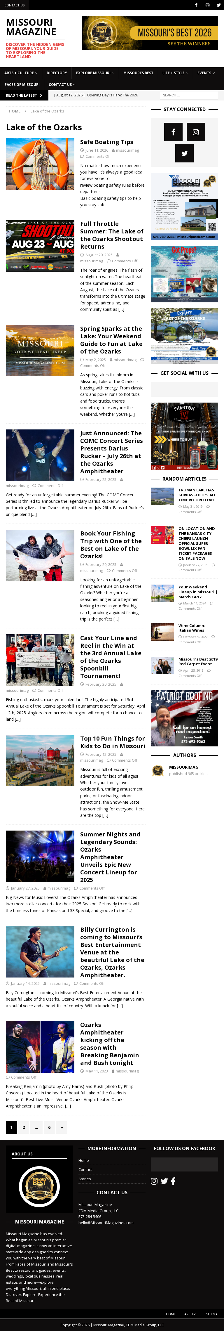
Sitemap (213, 1314)
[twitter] (219, 5)
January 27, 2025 (25, 888)
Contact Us (14, 5)
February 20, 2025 (100, 564)
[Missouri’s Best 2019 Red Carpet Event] (162, 665)
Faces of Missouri (22, 84)
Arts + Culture (19, 72)
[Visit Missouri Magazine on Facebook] (173, 1182)
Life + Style (173, 72)
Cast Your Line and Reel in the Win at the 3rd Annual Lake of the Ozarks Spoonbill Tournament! (110, 657)
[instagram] (207, 5)
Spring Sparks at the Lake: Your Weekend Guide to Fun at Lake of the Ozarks (111, 340)
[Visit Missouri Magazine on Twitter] (164, 1182)
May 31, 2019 (193, 506)
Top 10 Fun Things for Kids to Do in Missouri (113, 742)
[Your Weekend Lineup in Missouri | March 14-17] (162, 593)
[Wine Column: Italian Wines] (162, 632)
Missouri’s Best (138, 72)
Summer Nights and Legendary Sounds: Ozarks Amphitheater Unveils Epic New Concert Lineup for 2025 (110, 857)
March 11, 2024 (194, 603)
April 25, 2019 (193, 670)
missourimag (127, 150)
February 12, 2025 (100, 754)
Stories (84, 1178)
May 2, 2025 (95, 359)
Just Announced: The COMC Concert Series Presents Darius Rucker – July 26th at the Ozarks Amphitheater (111, 452)
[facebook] (196, 5)
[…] (121, 309)
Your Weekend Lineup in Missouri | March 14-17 (198, 591)
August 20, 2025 (99, 254)
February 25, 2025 (100, 479)
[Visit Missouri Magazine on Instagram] (154, 1182)
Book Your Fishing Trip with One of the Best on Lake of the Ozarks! (111, 544)
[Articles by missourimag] (158, 774)
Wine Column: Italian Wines (191, 628)
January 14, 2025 (25, 983)
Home (83, 1160)
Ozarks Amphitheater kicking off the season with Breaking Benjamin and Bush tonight (109, 1044)
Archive (190, 1314)
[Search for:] (189, 95)
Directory (57, 72)
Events (204, 72)
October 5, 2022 (195, 637)
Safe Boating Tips (106, 142)
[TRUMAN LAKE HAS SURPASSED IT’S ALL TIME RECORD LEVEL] (162, 496)
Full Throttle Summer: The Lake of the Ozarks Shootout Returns (112, 235)
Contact (85, 1169)
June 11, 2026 (96, 150)
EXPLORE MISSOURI (93, 72)
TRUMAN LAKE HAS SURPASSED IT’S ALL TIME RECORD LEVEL (197, 494)
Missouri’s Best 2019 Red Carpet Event (197, 661)
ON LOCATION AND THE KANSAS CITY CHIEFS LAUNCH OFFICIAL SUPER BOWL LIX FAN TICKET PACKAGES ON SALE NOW (196, 543)
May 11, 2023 (96, 1071)
